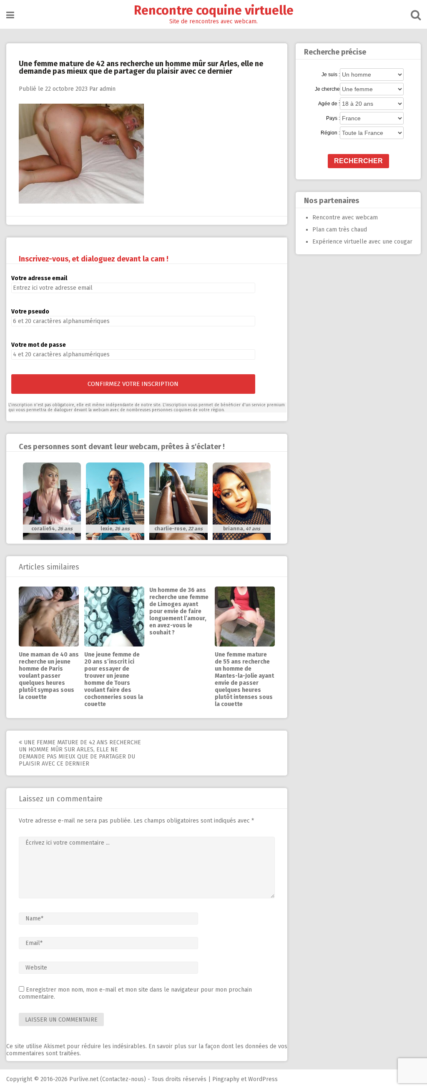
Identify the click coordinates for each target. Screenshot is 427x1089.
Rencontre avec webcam (345, 217)
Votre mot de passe (38, 344)
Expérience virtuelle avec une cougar (362, 241)
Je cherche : (327, 89)
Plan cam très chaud (339, 229)
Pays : (333, 118)
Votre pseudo (30, 311)
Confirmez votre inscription (133, 384)
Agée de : (329, 104)
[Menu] (10, 15)
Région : (330, 133)
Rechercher (358, 160)
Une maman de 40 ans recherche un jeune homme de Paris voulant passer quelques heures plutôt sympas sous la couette (49, 676)
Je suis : (331, 74)
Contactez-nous (123, 1079)
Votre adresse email (39, 278)
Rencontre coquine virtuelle (214, 10)
